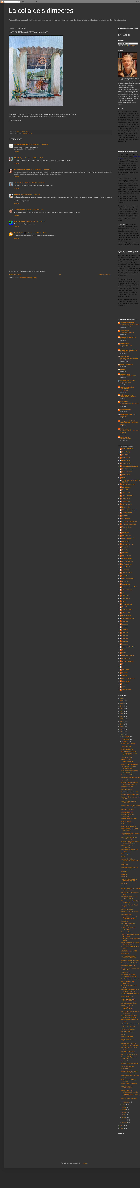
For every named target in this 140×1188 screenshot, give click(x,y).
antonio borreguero (127, 661)
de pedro (123, 369)
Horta (123, 1034)
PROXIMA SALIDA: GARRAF (129, 912)
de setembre (125, 1102)
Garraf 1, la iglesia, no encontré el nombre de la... (130, 889)
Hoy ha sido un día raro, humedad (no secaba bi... (129, 975)
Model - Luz (123, 416)
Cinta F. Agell (126, 493)
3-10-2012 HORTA (126, 1069)
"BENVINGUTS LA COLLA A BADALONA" (129, 829)
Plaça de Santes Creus (128, 1052)
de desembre (126, 736)
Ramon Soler (126, 612)
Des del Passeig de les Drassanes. (128, 924)
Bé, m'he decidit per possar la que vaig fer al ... (130, 833)
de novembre (126, 739)
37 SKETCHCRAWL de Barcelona (128, 928)
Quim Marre (125, 595)
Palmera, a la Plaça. (125, 382)
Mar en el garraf (126, 854)
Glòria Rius (125, 530)
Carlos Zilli (125, 490)
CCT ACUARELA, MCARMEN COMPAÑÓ (131, 481)
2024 (121, 703)
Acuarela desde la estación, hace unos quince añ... (129, 868)
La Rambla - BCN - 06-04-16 (128, 375)
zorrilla (30, 133)
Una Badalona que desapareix (130, 777)
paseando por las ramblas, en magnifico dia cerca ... (130, 990)
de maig (124, 1112)
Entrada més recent (15, 274)
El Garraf (124, 874)
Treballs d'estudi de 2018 (127, 332)
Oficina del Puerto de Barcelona (127, 982)
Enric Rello (125, 515)
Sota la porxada (126, 746)
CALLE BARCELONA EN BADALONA (128, 802)
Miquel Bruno (126, 584)
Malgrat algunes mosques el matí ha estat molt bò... (129, 1072)
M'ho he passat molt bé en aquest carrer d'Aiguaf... (129, 1016)
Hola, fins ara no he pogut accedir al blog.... (129, 838)
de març (124, 1117)
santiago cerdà (126, 689)
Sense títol (124, 780)
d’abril (124, 1115)
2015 (121, 726)
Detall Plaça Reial (125, 351)
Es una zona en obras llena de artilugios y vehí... (130, 943)
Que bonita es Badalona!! (128, 819)
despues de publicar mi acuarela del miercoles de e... (129, 860)
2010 (121, 1128)
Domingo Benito (127, 504)
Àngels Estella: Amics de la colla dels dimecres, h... (129, 917)
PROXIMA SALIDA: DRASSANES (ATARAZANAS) (127, 1007)
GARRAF (124, 871)
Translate (133, 45)
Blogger (85, 1163)
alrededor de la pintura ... (128, 337)
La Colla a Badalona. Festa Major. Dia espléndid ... (129, 783)
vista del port (125, 972)
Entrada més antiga (105, 274)
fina (123, 667)
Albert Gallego (18, 158)
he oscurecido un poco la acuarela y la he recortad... (130, 1044)
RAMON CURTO (127, 604)
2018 (121, 719)
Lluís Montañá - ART (126, 395)
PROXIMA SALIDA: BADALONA (127, 846)
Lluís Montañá (18, 209)
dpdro (123, 664)
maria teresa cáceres (128, 678)
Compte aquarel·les (126, 364)
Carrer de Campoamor (128, 1029)
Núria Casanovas (127, 590)
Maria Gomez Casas (128, 578)
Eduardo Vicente (127, 513)
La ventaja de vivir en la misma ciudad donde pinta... (130, 806)
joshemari (17, 194)
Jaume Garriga (126, 535)
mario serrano (126, 681)
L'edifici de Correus (127, 749)
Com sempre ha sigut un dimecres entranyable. (128, 956)
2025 (121, 701)
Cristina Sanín (126, 498)
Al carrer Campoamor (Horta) (130, 1024)
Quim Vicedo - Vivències (128, 414)
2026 (121, 698)
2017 (121, 721)
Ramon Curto (124, 437)
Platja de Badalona (127, 812)
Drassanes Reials (126, 914)
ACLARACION (124, 390)
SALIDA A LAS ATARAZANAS (130, 994)
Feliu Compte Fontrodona (129, 521)
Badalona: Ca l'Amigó (127, 809)
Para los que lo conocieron (129, 1099)
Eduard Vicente (125, 374)
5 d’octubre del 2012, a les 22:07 (35, 221)
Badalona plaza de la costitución (127, 815)
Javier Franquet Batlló (128, 538)
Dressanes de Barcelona (128, 965)
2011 (121, 1126)
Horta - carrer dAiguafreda (129, 1083)
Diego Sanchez (126, 501)
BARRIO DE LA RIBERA (128, 744)
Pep (123, 592)
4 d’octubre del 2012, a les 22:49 (34, 183)
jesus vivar (125, 672)
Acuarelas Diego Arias (127, 322)
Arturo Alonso (124, 356)
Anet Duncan (126, 457)
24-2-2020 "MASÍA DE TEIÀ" (128, 397)
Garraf (123, 856)
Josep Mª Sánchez (127, 561)
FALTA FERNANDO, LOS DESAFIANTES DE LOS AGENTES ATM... (129, 753)
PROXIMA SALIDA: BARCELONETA (127, 760)
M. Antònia (125, 575)
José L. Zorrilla (18, 233)
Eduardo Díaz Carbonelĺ (129, 510)
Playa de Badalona (127, 787)
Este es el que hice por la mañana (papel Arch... (129, 879)
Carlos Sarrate (126, 487)
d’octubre (125, 741)
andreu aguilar (124, 343)
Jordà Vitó (125, 550)
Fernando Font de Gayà (21, 144)
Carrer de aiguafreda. (127, 1066)
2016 (121, 724)
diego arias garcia (19, 221)
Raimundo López (125, 429)
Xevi (123, 650)
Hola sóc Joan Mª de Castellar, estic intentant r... (130, 1012)
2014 (121, 729)
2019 (121, 716)
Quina (124, 601)
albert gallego (124, 331)
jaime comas (126, 669)
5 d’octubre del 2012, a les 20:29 (33, 209)
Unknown (125, 621)
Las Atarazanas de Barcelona (130, 960)
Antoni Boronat (126, 463)
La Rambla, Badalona (127, 824)
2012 (121, 734)
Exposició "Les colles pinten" (129, 764)
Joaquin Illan (126, 547)
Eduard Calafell (126, 507)
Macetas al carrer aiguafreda (129, 1063)
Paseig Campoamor (127, 1037)
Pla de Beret (123, 338)
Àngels (124, 652)
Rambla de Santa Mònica (128, 1003)
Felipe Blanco (126, 518)
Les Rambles (125, 953)
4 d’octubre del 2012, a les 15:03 (33, 158)
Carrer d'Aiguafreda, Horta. (129, 1054)
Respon (16, 152)
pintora (124, 687)
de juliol (124, 1107)
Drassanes (124, 921)
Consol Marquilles (127, 495)
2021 (121, 711)
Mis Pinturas (124, 401)
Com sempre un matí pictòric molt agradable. (129, 771)
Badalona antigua (126, 789)
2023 (121, 706)
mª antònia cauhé (125, 409)
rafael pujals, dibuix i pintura (129, 421)
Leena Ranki (126, 567)
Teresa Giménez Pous (128, 618)
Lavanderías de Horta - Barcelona (128, 1040)
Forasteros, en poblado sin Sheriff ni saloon (129, 897)
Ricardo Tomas (126, 615)
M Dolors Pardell (19, 183)
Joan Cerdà (125, 541)
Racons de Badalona (127, 775)
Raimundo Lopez (127, 610)
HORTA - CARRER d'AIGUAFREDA (127, 1087)
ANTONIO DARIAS (127, 449)
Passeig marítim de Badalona (130, 794)
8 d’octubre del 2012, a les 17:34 (36, 233)
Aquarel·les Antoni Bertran (128, 350)
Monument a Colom (127, 996)
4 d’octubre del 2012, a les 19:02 (41, 169)
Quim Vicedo (126, 598)
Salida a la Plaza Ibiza (128, 1026)
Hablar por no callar (127, 909)
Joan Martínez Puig (127, 544)
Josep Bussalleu (127, 558)
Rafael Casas (126, 607)
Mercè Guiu (125, 581)
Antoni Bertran (126, 460)
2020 (121, 714)
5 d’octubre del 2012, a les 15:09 (30, 194)
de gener (124, 1122)
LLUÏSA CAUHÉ (126, 564)
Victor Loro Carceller (128, 647)
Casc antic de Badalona (128, 826)
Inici (60, 274)
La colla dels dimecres (41, 10)
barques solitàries (126, 821)
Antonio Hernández (128, 469)
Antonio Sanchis (127, 472)
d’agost (124, 1104)
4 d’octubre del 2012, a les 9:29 (38, 144)
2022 (121, 708)
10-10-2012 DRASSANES (129, 951)
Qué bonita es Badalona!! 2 (129, 792)
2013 (121, 732)
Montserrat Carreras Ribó (129, 587)
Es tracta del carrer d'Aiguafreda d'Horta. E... (129, 1091)
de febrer (124, 1120)
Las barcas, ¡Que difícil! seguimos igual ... (129, 767)
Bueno (124, 477)
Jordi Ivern (125, 553)
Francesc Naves (127, 527)
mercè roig (125, 684)
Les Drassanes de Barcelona (130, 979)
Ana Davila (125, 454)
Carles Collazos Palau (128, 484)
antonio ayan (126, 658)
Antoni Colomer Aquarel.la (22, 169)
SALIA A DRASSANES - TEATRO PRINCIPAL (128, 999)
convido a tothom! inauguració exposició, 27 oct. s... (130, 842)
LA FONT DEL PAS (125, 438)
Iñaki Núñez (125, 533)
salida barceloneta (126, 757)
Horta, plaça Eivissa (127, 1031)
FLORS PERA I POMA (126, 345)
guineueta (25, 133)
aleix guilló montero (128, 655)
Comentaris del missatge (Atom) (27, 278)
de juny (124, 1110)
